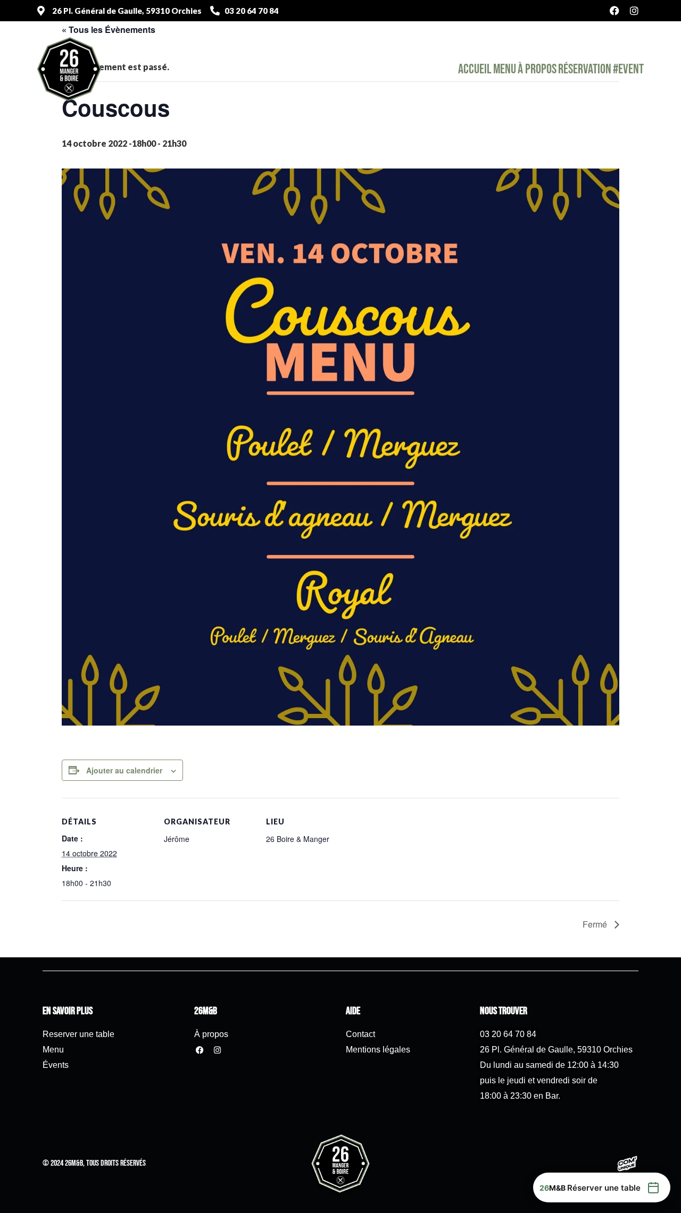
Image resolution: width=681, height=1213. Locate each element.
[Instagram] (634, 10)
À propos (537, 69)
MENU (504, 69)
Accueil (475, 69)
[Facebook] (614, 10)
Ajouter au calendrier (124, 770)
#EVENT (628, 69)
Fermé (596, 924)
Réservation (584, 69)
